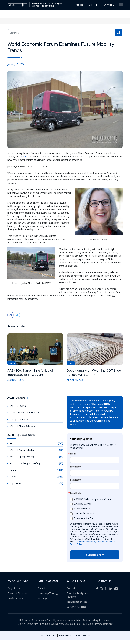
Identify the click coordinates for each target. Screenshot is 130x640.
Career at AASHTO (76, 606)
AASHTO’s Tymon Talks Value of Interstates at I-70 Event (30, 372)
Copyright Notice (82, 635)
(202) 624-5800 (85, 623)
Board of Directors (17, 593)
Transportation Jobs (77, 601)
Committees (43, 588)
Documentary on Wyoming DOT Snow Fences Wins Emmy (94, 372)
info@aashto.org (103, 623)
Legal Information (48, 635)
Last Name (75, 480)
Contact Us (72, 588)
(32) (61, 449)
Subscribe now (95, 555)
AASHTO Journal (18, 405)
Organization (14, 588)
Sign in (92, 4)
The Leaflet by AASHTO (86, 513)
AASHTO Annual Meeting (22, 449)
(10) (61, 456)
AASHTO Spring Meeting (22, 456)
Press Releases (82, 508)
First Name (75, 467)
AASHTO (14, 443)
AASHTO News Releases (22, 425)
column (22, 156)
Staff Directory (15, 598)
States (13, 476)
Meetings (42, 598)
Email (73, 454)
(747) (60, 443)
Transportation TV (19, 419)
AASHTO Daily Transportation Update (93, 499)
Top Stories (15, 483)
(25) (61, 463)
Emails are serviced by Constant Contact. (94, 541)
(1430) (60, 469)
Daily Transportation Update (24, 412)
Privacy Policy (65, 635)
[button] (93, 5)
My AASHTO (109, 4)
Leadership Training (47, 593)
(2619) (60, 476)
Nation (13, 469)
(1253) (60, 483)
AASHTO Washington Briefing (25, 463)
